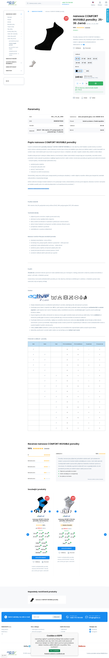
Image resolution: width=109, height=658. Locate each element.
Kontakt (63, 631)
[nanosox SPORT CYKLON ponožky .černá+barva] (41, 505)
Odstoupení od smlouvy (38, 629)
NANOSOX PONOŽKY (37, 11)
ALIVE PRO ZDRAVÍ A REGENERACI (11, 62)
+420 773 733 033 (67, 2)
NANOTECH (9, 70)
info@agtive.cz (65, 4)
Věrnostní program (37, 631)
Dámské (9, 17)
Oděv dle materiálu (12, 34)
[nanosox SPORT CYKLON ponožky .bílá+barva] (66, 505)
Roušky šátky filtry (12, 31)
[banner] (11, 3)
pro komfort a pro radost (13, 48)
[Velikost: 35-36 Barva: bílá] (66, 511)
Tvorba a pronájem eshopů (94, 653)
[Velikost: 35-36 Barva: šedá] (40, 511)
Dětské (9, 22)
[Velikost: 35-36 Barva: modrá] (44, 511)
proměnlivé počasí (14, 41)
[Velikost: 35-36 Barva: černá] (36, 511)
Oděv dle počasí (11, 38)
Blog (7, 81)
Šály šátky (10, 29)
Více (81, 44)
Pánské (9, 19)
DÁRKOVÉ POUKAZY (11, 67)
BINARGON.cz (104, 653)
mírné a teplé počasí (12, 44)
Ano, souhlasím (54, 650)
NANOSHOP (64, 629)
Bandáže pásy (11, 24)
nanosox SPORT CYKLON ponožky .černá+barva (40, 520)
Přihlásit (56, 617)
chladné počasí (13, 51)
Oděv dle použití (11, 36)
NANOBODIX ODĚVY (11, 14)
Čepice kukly (10, 26)
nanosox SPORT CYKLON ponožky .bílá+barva (66, 520)
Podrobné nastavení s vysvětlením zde (54, 653)
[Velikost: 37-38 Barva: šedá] (70, 511)
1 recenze (87, 27)
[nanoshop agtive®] (28, 11)
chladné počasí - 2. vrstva (14, 54)
